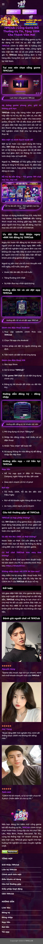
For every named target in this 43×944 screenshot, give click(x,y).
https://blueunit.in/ (15, 565)
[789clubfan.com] (21, 4)
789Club (26, 827)
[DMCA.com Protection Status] (10, 851)
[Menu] (3, 4)
